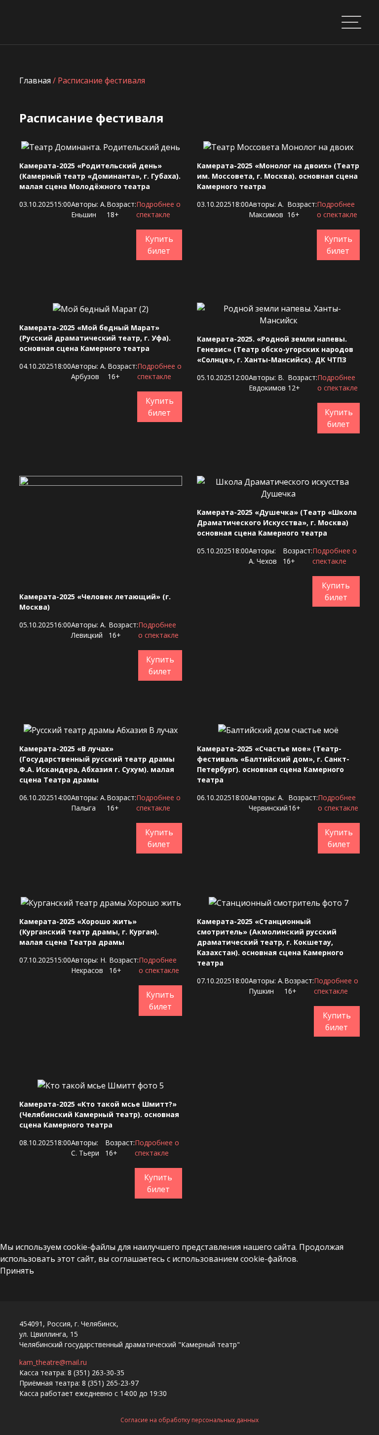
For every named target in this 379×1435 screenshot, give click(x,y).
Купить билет (159, 244)
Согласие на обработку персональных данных (189, 1420)
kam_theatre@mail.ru (53, 1362)
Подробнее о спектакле (158, 209)
